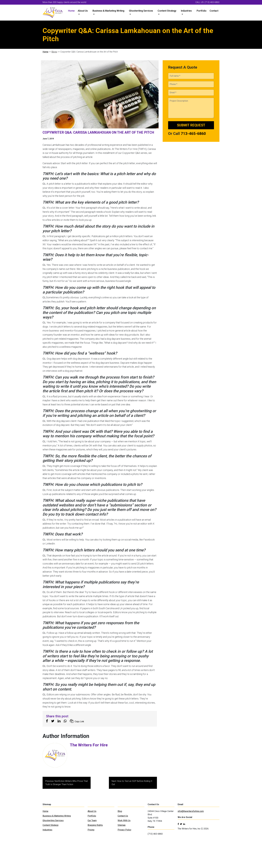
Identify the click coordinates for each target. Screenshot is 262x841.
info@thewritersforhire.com (191, 811)
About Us (83, 10)
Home (71, 10)
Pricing (91, 829)
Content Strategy (167, 10)
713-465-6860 (193, 133)
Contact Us (123, 816)
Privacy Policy (124, 829)
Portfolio (201, 10)
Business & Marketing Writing (108, 10)
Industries (186, 10)
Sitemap (122, 825)
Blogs (54, 51)
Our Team (92, 820)
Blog (120, 811)
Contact (214, 10)
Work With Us (124, 820)
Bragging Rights (95, 825)
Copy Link (79, 721)
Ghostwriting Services (141, 10)
